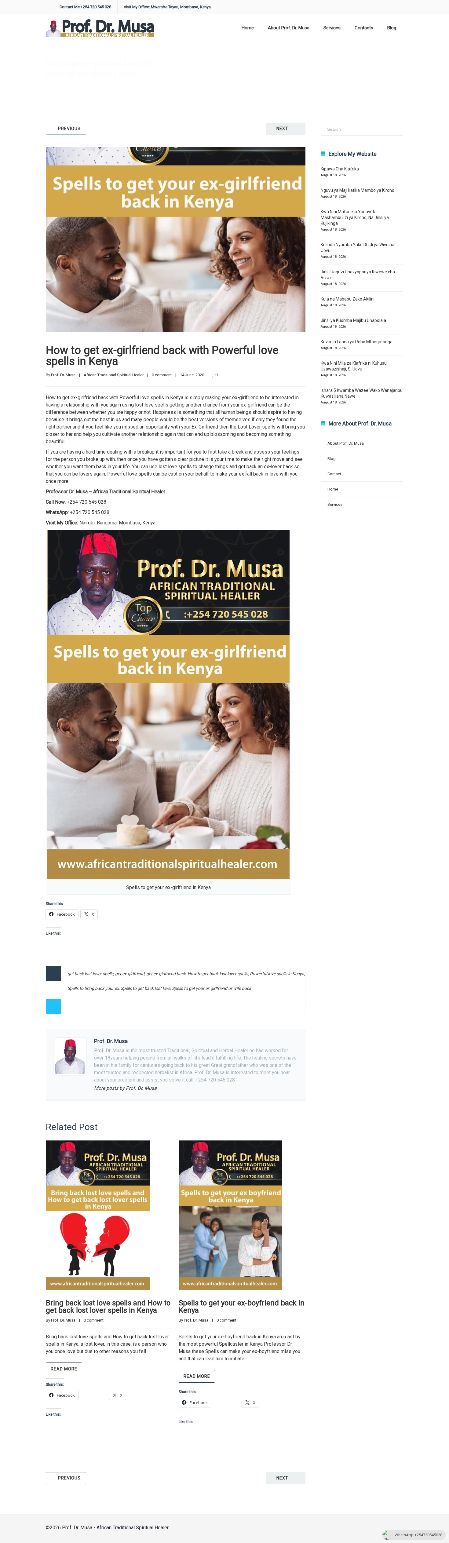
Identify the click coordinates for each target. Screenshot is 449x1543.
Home (248, 28)
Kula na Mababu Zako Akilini (347, 299)
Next (282, 128)
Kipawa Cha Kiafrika (340, 168)
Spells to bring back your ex (93, 988)
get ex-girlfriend (129, 973)
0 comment (162, 375)
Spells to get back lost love (145, 988)
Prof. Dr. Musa (63, 375)
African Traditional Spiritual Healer (236, 68)
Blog (391, 28)
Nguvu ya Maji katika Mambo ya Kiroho (357, 190)
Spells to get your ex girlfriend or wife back (211, 988)
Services (332, 28)
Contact (334, 474)
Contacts (364, 28)
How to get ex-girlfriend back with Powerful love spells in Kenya (162, 356)
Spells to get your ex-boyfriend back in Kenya (242, 1307)
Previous (69, 128)
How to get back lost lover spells (218, 973)
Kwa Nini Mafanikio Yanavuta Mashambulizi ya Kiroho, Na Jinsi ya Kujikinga (355, 217)
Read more (64, 1368)
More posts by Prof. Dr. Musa (125, 1088)
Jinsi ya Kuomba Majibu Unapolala (353, 320)
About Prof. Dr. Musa (288, 28)
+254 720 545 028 (86, 502)
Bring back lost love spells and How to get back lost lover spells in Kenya (108, 1307)
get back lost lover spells (90, 973)
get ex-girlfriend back (166, 973)
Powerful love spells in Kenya (277, 973)
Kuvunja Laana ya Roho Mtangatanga (356, 341)
